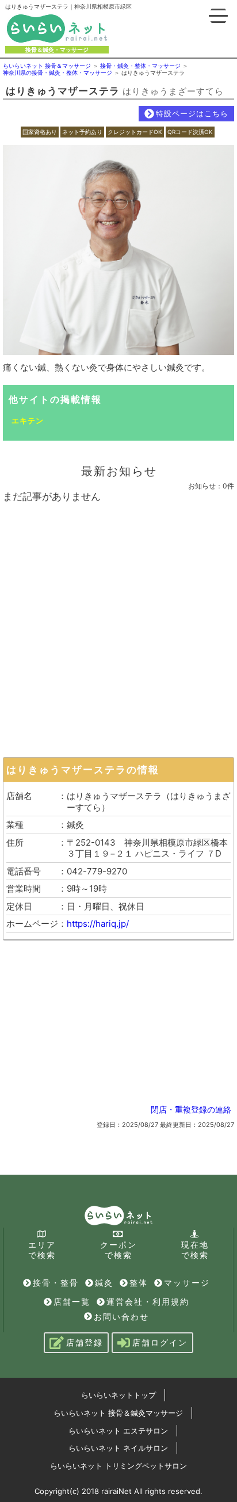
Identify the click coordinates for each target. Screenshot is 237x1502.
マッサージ (187, 1282)
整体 (138, 1282)
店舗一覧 (71, 1301)
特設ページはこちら (192, 113)
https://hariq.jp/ (98, 923)
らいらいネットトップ (118, 1395)
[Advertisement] (118, 627)
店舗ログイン (160, 1342)
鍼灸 (104, 1282)
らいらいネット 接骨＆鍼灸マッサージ (118, 1412)
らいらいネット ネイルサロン (118, 1448)
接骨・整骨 (56, 1282)
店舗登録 (84, 1342)
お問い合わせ (121, 1316)
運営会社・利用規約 (147, 1301)
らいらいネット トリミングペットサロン (118, 1465)
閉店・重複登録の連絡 (191, 1109)
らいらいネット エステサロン (118, 1430)
